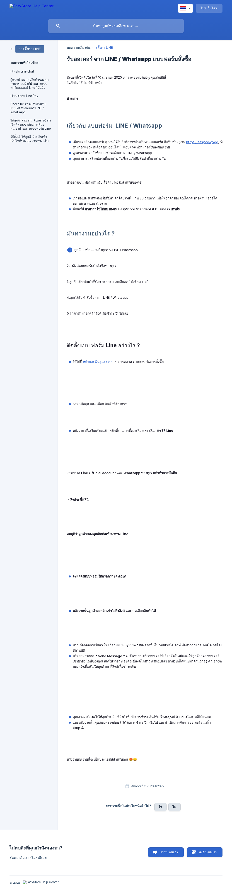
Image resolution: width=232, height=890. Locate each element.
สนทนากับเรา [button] (169, 852)
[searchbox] (116, 26)
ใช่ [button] (160, 807)
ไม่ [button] (174, 807)
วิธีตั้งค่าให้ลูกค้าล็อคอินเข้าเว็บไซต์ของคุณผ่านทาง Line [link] (29, 139)
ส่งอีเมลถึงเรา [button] (208, 852)
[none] (32, 8)
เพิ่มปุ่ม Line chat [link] (22, 71)
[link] (27, 48)
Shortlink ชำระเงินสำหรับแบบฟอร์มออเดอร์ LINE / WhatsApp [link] (28, 108)
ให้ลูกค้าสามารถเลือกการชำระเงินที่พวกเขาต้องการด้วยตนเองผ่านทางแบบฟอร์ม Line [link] (30, 124)
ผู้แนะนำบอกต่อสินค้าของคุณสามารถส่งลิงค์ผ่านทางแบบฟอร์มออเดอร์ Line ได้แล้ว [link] (29, 84)
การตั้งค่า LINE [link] (102, 47)
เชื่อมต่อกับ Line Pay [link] (24, 96)
